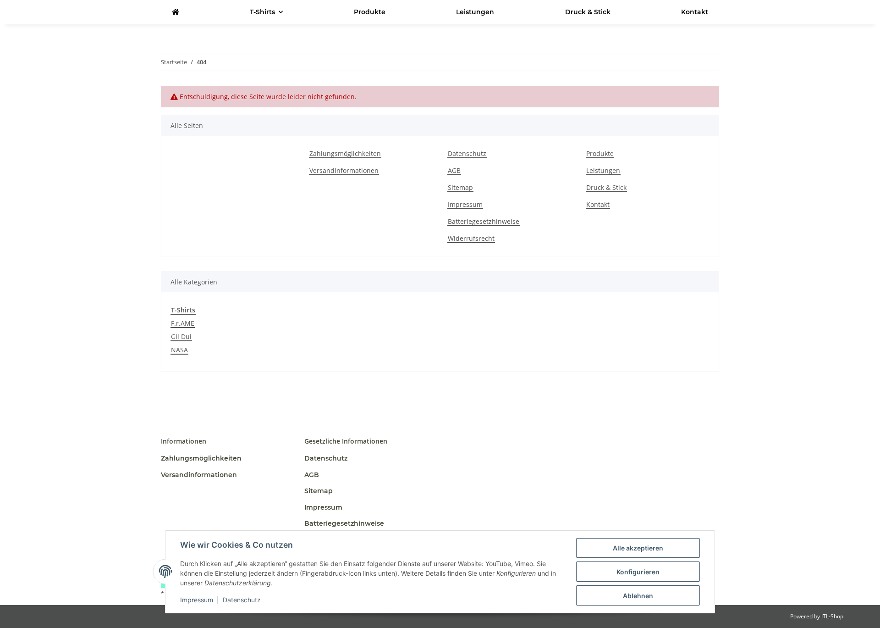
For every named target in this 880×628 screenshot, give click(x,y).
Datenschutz (242, 600)
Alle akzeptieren (638, 548)
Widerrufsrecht (471, 238)
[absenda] (175, 12)
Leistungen (475, 12)
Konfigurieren (638, 572)
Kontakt (694, 12)
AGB (454, 170)
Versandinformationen (344, 170)
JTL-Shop (832, 616)
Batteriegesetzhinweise (483, 221)
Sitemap (460, 187)
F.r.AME (182, 323)
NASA (179, 349)
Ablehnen (638, 596)
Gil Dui (181, 336)
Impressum (196, 600)
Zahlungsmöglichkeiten (345, 153)
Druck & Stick (587, 12)
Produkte (369, 12)
